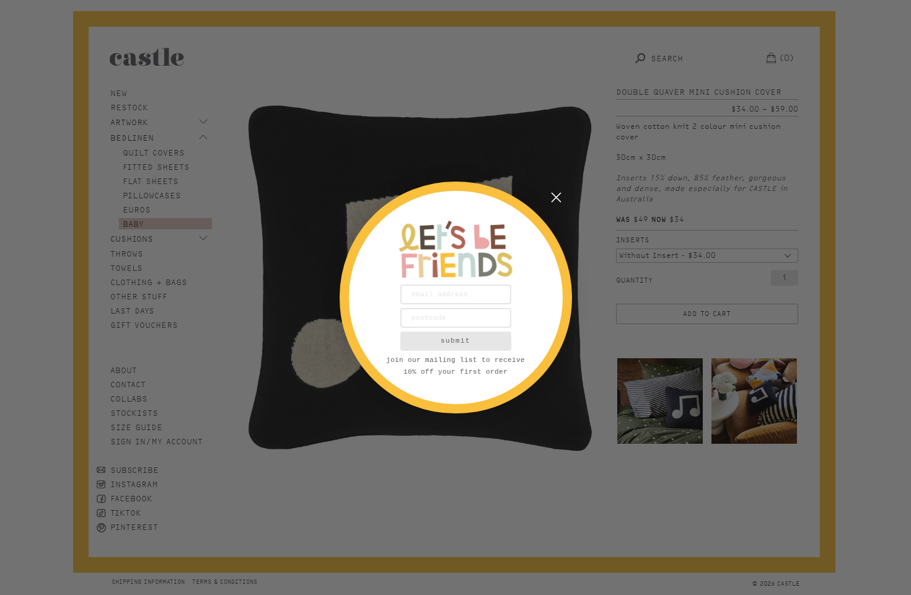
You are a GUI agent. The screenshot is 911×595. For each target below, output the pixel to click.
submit (455, 341)
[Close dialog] (556, 197)
